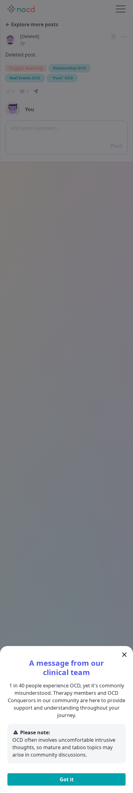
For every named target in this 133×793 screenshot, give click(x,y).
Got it (67, 779)
